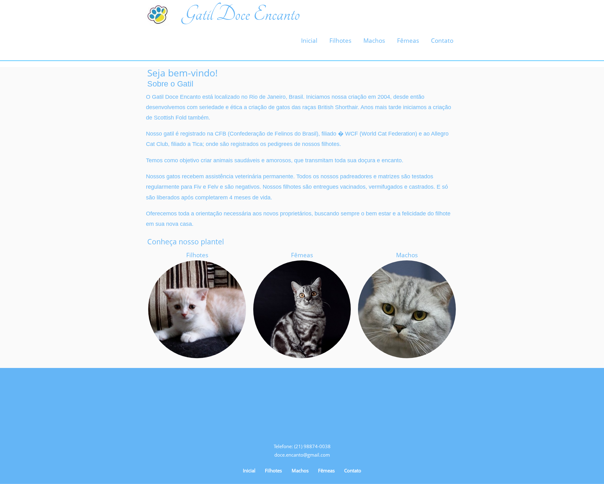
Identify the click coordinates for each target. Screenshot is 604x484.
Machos (374, 40)
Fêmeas (408, 40)
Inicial (309, 40)
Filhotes (340, 40)
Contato (442, 40)
